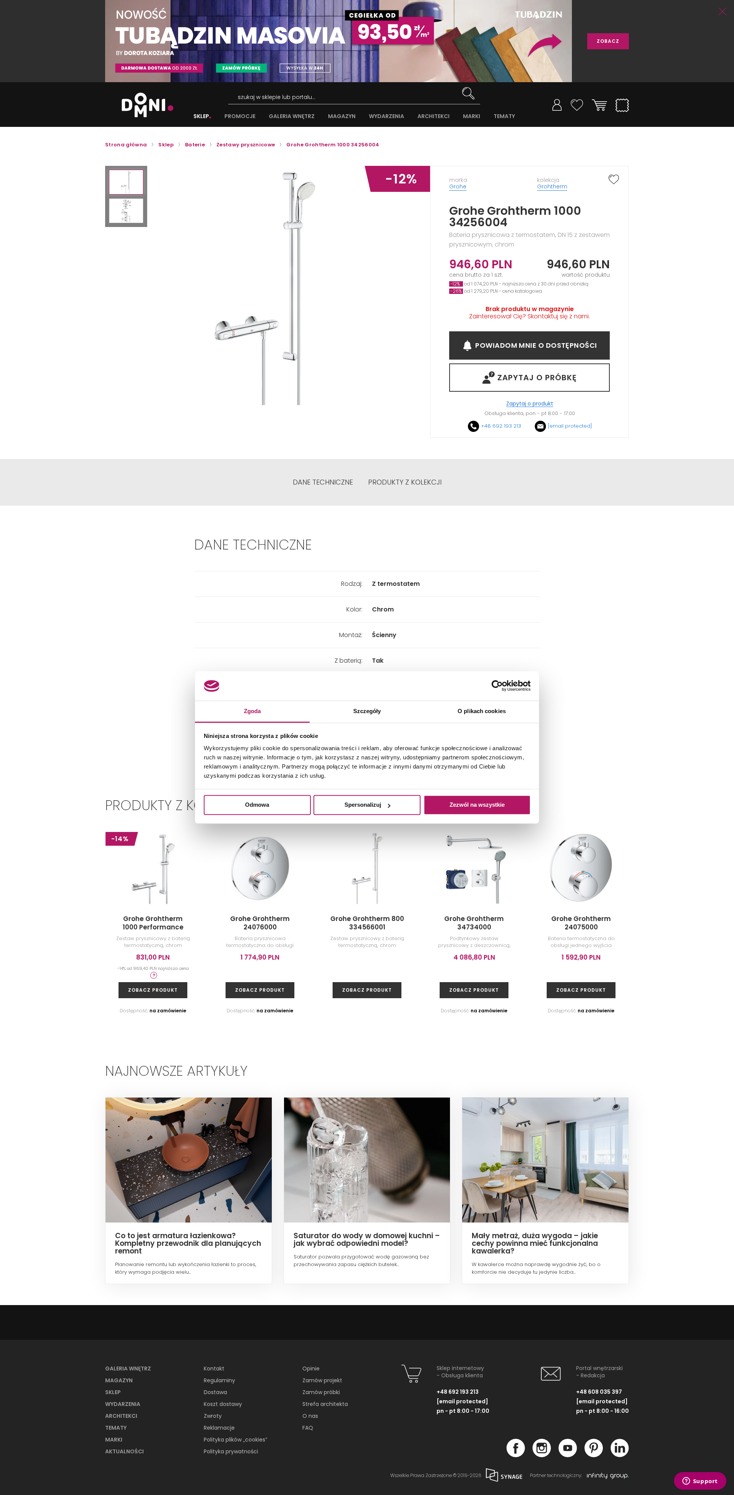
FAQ (307, 1428)
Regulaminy (219, 1380)
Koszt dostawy (223, 1404)
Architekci (121, 1416)
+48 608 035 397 (599, 1392)
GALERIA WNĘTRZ (292, 116)
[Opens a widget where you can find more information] (700, 1481)
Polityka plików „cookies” (235, 1439)
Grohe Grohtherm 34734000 (474, 923)
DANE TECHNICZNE (323, 482)
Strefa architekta (325, 1404)
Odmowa (257, 805)
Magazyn (119, 1380)
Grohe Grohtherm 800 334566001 (367, 923)
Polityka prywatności (231, 1451)
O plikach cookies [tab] (482, 711)
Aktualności (124, 1451)
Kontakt (214, 1368)
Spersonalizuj (362, 805)
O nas (310, 1416)
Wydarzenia (122, 1404)
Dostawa (215, 1392)
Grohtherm (552, 186)
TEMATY (504, 116)
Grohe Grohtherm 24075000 (581, 923)
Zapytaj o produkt (529, 404)
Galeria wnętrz (128, 1368)
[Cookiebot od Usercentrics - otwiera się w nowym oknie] (497, 686)
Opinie (311, 1368)
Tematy (116, 1428)
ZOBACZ (608, 41)
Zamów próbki (321, 1392)
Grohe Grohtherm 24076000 (260, 923)
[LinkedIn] (620, 1454)
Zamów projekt (322, 1380)
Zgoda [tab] (252, 711)
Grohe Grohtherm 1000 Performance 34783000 (153, 927)
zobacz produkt (153, 990)
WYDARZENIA (386, 116)
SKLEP (201, 116)
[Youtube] (568, 1454)
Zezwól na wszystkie (477, 805)
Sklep (113, 1392)
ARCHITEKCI (433, 116)
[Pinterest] (594, 1454)
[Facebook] (516, 1454)
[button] (126, 182)
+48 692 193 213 (501, 426)
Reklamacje (219, 1428)
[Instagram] (542, 1454)
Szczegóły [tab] (367, 711)
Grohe (457, 186)
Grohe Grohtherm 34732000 (688, 923)
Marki (113, 1439)
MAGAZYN (342, 116)
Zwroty (213, 1416)
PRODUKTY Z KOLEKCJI (405, 482)
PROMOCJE (239, 116)
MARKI (471, 116)
